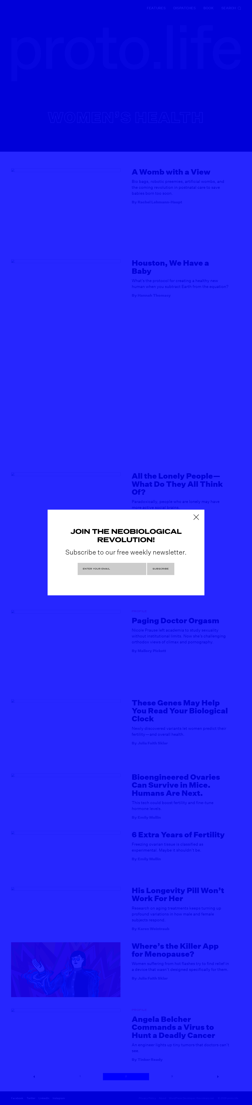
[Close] (196, 517)
